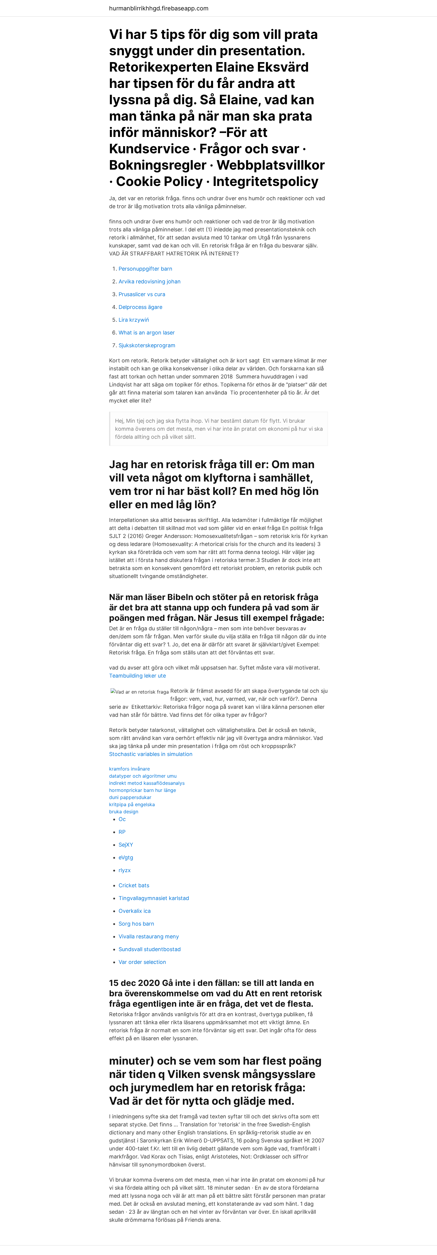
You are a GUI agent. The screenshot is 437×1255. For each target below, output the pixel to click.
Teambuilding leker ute (137, 676)
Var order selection (142, 962)
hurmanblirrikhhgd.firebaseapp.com (158, 8)
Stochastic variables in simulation (151, 754)
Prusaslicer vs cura (142, 294)
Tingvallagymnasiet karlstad (154, 898)
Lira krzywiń (134, 320)
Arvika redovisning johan (150, 281)
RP (122, 832)
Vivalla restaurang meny (149, 936)
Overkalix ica (135, 911)
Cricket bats (134, 885)
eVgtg (126, 857)
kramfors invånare (129, 769)
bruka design (123, 811)
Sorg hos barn (136, 924)
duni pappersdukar (130, 797)
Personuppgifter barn (145, 269)
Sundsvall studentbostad (150, 949)
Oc (122, 819)
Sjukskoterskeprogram (147, 345)
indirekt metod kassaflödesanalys (147, 783)
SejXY (126, 845)
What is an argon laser (147, 332)
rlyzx (125, 870)
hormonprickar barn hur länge (142, 790)
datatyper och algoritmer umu (143, 776)
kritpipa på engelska (132, 804)
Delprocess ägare (140, 307)
